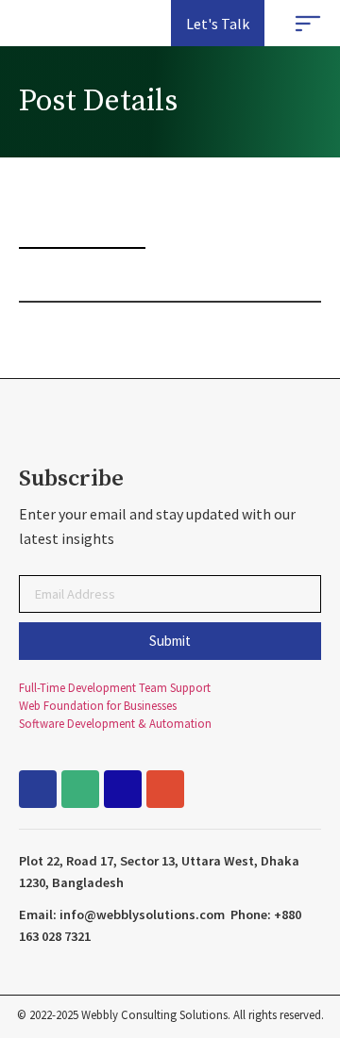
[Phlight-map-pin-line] (165, 789)
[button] (308, 25)
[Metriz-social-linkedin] (123, 789)
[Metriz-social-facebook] (38, 789)
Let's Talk (217, 23)
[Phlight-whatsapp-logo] (80, 789)
